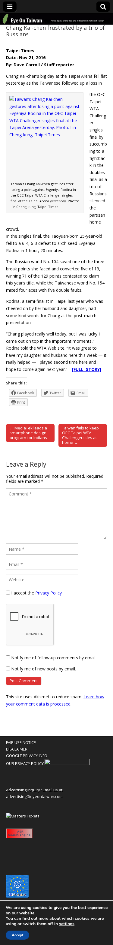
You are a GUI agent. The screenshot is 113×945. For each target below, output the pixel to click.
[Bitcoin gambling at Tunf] (67, 763)
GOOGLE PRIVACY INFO (26, 755)
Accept (17, 935)
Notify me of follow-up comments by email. (53, 658)
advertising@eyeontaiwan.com (34, 796)
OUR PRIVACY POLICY (25, 763)
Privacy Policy (48, 593)
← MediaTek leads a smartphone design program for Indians (28, 432)
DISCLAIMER (16, 749)
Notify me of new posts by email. (43, 669)
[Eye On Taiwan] (56, 19)
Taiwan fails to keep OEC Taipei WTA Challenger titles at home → (80, 435)
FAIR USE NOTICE (21, 742)
